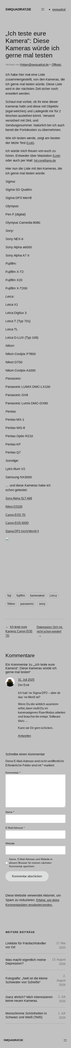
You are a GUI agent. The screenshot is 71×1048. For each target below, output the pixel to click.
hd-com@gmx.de (45, 160)
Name (9, 812)
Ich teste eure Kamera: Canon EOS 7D (18, 631)
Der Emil (23, 685)
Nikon (11, 603)
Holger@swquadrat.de (34, 64)
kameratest (37, 595)
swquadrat (59, 9)
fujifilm (21, 595)
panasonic (27, 603)
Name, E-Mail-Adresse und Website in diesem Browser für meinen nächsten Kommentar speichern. (30, 863)
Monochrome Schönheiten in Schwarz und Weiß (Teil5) (26, 1015)
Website (10, 843)
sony (42, 603)
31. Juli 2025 (26, 679)
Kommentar (12, 772)
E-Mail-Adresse (14, 827)
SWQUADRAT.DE (18, 9)
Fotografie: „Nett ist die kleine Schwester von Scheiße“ (26, 980)
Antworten (24, 735)
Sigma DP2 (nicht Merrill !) (22, 531)
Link (30, 143)
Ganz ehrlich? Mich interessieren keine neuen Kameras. (29, 999)
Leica (53, 595)
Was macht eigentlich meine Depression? (25, 961)
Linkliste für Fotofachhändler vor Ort (25, 945)
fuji (9, 595)
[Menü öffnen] (43, 9)
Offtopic (56, 64)
